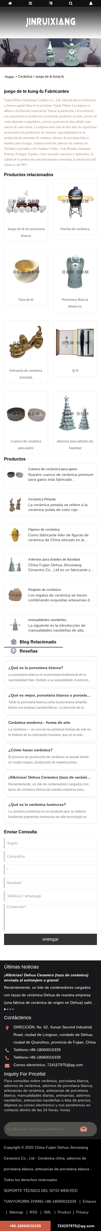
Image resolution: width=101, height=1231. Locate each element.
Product (64, 1212)
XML (47, 1212)
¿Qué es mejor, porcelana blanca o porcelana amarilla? (50, 695)
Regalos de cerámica (44, 590)
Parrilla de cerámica (75, 229)
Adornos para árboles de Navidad (54, 559)
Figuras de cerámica (44, 529)
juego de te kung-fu (50, 77)
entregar (50, 939)
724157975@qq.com (65, 1065)
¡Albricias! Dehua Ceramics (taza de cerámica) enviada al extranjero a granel (50, 777)
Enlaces (89, 1201)
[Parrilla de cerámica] (75, 200)
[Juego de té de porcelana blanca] (26, 200)
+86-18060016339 (45, 1050)
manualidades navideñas (47, 620)
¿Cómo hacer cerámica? (30, 750)
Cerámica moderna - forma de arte (39, 722)
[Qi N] (75, 342)
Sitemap (16, 1212)
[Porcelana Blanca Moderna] (75, 271)
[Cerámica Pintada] (15, 504)
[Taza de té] (26, 271)
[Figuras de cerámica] (15, 534)
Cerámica (25, 77)
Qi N (75, 371)
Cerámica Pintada (42, 499)
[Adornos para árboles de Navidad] (75, 413)
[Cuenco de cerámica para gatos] (26, 413)
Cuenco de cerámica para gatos (52, 469)
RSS (33, 1212)
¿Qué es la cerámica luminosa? (37, 804)
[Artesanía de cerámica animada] (26, 342)
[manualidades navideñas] (15, 624)
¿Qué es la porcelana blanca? (35, 668)
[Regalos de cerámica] (15, 594)
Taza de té (25, 300)
